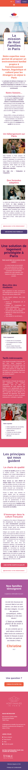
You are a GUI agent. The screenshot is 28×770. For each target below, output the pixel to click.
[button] (14, 4)
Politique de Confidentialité (14, 767)
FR (11, 1)
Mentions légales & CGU (14, 764)
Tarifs (18, 1)
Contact (24, 1)
